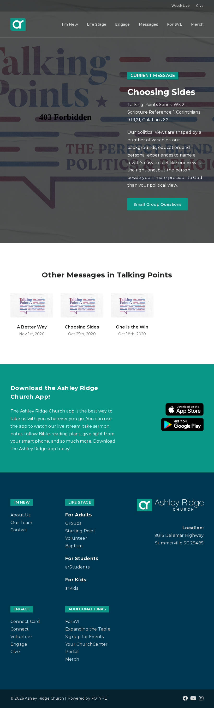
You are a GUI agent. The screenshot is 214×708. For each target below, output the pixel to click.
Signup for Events (84, 636)
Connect (19, 629)
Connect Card (25, 621)
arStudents (77, 567)
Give (200, 6)
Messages (148, 24)
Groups (73, 523)
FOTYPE (99, 698)
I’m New (70, 24)
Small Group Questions (157, 204)
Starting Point (80, 530)
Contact (18, 529)
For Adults (78, 515)
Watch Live (180, 6)
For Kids (75, 580)
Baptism (73, 545)
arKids (71, 588)
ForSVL (72, 621)
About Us (20, 514)
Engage (122, 24)
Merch (197, 24)
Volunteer (76, 538)
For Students (81, 558)
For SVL (174, 24)
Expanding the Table (87, 629)
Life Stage (96, 24)
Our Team (21, 522)
